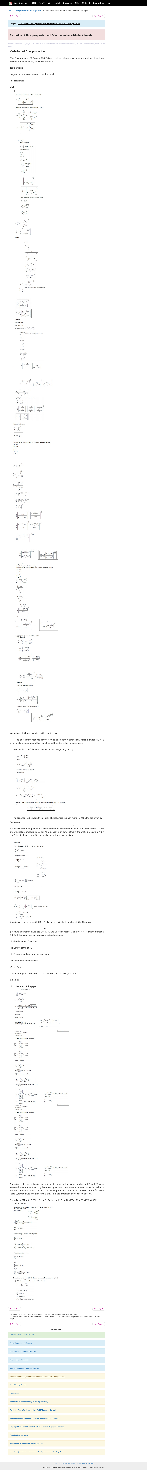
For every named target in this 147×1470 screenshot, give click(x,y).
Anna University (45, 3)
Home (10, 11)
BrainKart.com (20, 3)
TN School (86, 3)
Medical (57, 3)
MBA (77, 3)
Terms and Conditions (69, 1463)
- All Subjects (21, 1343)
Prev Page (15, 16)
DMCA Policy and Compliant (85, 1463)
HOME (33, 3)
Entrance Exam (98, 3)
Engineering (67, 3)
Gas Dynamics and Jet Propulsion (28, 11)
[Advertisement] (124, 43)
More (110, 3)
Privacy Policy (57, 1463)
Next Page (98, 16)
